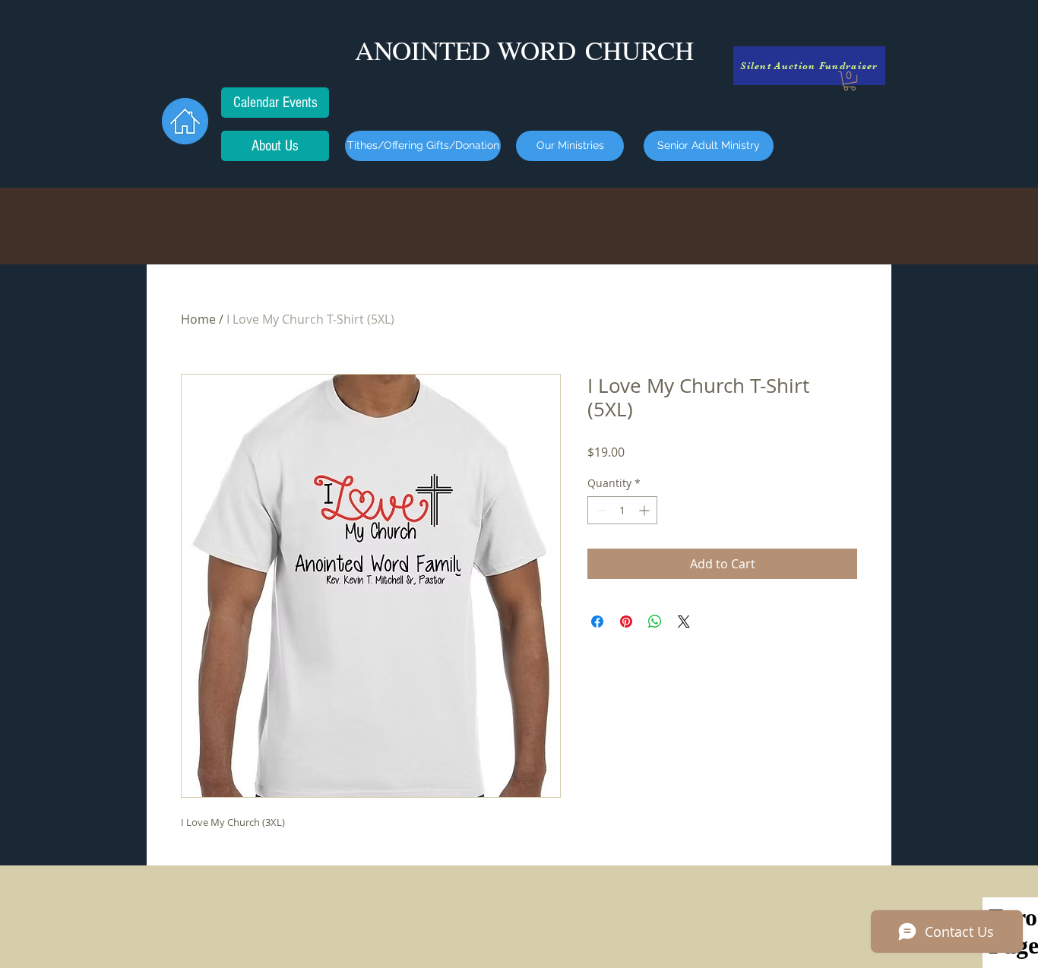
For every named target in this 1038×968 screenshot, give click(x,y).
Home (198, 319)
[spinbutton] (622, 510)
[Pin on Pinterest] (626, 621)
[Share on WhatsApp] (655, 621)
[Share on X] (684, 621)
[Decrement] (599, 510)
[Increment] (645, 510)
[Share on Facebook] (597, 621)
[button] (849, 80)
